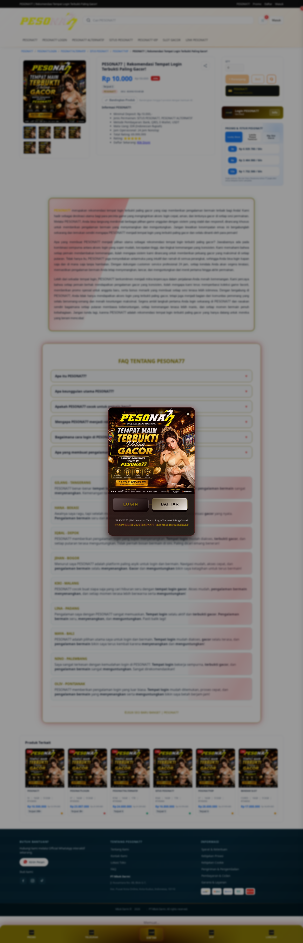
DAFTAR (170, 504)
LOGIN (130, 504)
